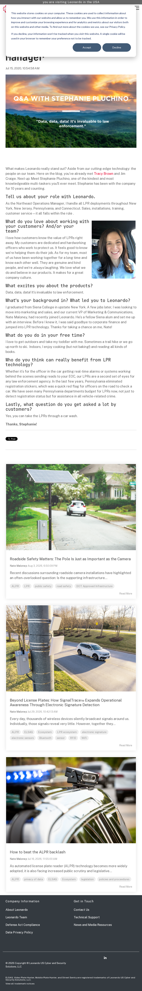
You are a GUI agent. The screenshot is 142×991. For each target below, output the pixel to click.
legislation (87, 879)
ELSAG (28, 732)
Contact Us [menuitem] (81, 910)
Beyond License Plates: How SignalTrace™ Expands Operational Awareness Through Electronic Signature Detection (66, 702)
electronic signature (94, 732)
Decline (116, 47)
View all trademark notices (20, 983)
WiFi (84, 737)
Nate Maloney (18, 565)
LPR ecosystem (67, 732)
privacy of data (33, 879)
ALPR (15, 586)
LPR (27, 586)
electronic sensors (23, 737)
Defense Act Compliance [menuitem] (23, 925)
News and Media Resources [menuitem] (93, 925)
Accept (87, 47)
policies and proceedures (114, 879)
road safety (64, 586)
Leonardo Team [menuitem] (16, 917)
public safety (43, 586)
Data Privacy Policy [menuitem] (19, 932)
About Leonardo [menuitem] (17, 910)
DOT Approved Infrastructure (94, 586)
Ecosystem (45, 732)
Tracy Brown (103, 174)
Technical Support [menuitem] (87, 917)
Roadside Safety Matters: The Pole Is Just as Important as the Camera (70, 559)
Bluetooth (45, 737)
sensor (61, 737)
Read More (125, 593)
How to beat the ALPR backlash (37, 852)
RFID (73, 737)
